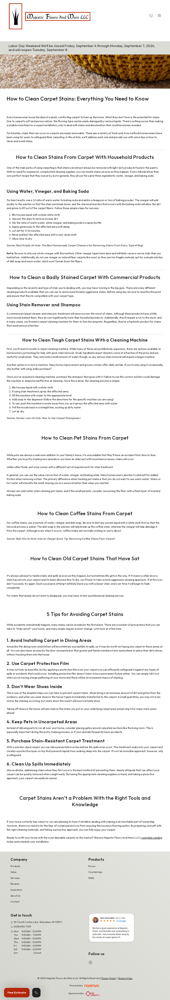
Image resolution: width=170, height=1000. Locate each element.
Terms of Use (125, 978)
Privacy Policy (109, 978)
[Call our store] (36, 992)
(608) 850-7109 (22, 926)
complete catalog (151, 837)
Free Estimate (16, 992)
